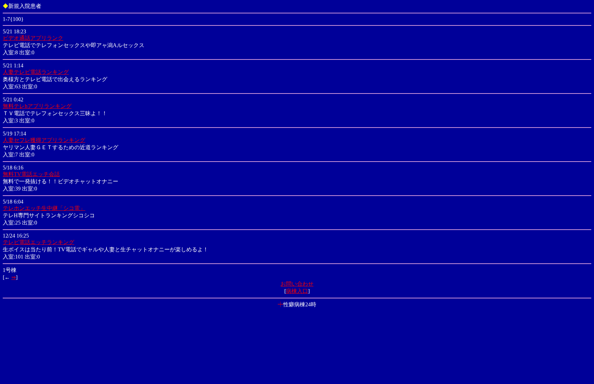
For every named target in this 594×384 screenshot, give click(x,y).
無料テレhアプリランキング (37, 106)
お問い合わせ (297, 284)
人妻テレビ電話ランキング (36, 72)
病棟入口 (297, 291)
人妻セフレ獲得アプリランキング (44, 140)
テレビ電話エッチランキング (38, 242)
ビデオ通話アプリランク (33, 38)
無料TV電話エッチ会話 (31, 174)
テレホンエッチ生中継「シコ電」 (44, 208)
